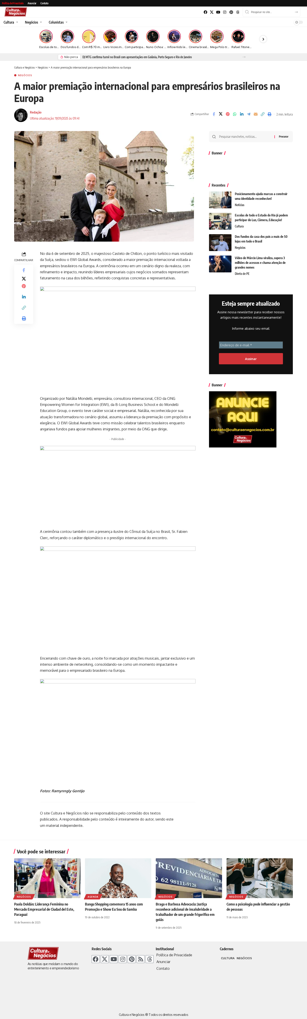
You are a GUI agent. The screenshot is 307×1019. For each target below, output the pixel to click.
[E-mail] (255, 114)
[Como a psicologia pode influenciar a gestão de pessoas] (260, 878)
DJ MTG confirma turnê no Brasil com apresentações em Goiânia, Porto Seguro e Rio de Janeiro (137, 57)
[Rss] (141, 959)
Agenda (93, 896)
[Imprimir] (269, 114)
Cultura (239, 226)
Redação (35, 112)
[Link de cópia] (262, 114)
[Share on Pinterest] (228, 114)
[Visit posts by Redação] (21, 115)
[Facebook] (205, 12)
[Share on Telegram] (248, 114)
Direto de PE (242, 274)
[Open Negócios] (40, 22)
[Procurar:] (245, 136)
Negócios (25, 75)
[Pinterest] (231, 12)
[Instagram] (225, 12)
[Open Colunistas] (66, 22)
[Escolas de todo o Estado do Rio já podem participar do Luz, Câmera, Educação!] (220, 221)
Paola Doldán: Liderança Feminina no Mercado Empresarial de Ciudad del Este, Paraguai (44, 909)
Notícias (239, 205)
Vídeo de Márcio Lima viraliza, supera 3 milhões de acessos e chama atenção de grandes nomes (260, 262)
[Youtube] (218, 12)
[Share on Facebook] (214, 114)
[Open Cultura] (16, 22)
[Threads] (237, 12)
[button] (243, 57)
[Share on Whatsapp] (234, 114)
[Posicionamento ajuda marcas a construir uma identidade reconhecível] (220, 199)
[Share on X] (221, 114)
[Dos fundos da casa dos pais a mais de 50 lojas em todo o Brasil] (220, 242)
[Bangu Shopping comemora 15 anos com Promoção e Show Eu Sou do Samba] (118, 878)
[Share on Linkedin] (241, 114)
